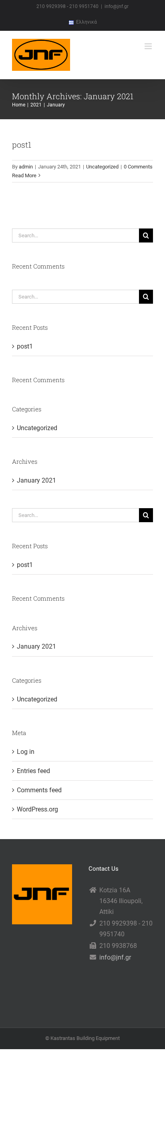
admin (26, 167)
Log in (25, 751)
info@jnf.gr (117, 6)
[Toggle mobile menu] (149, 46)
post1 (21, 144)
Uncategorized (102, 167)
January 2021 (36, 480)
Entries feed (33, 771)
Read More (24, 175)
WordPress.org (37, 809)
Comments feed (39, 790)
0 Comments (138, 167)
